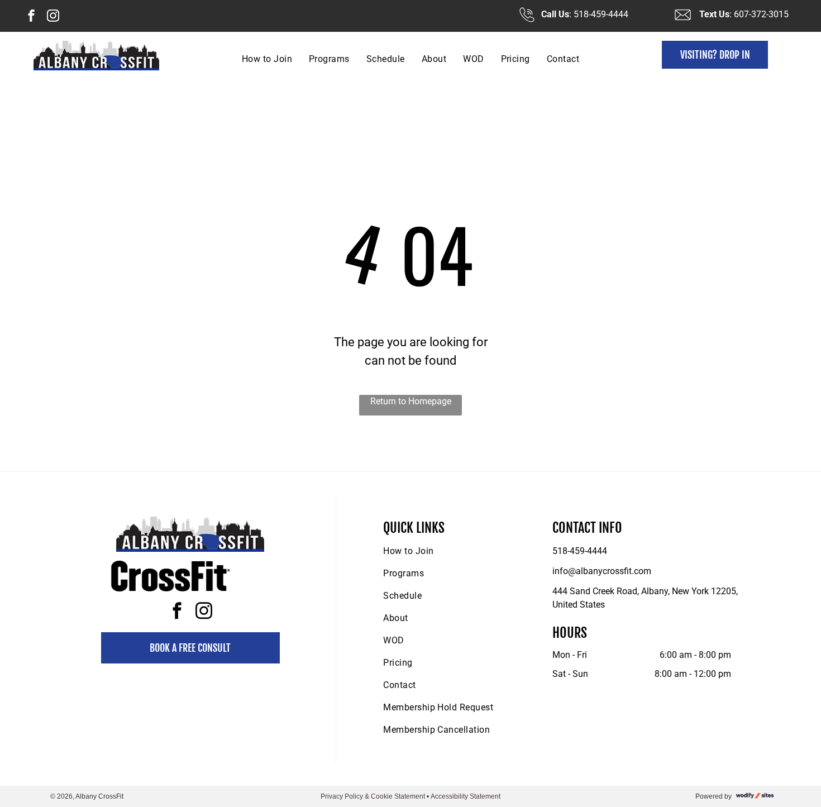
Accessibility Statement (465, 796)
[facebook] (31, 17)
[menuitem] (266, 59)
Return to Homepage (410, 401)
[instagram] (53, 17)
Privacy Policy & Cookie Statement (373, 796)
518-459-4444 (579, 551)
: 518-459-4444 (598, 14)
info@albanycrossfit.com (601, 571)
